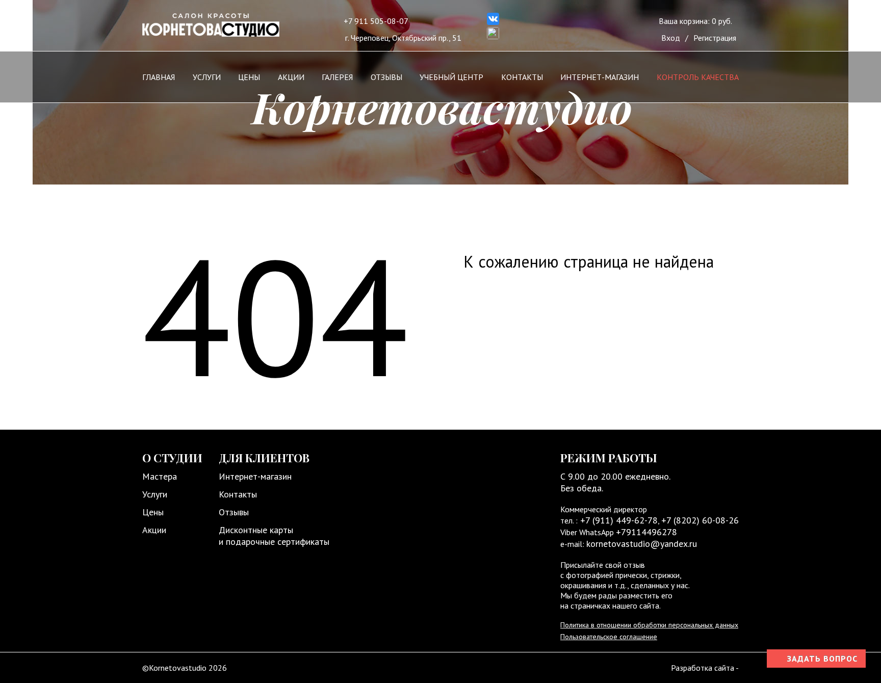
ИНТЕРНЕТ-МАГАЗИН (599, 77)
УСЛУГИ (207, 77)
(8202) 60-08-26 (706, 520)
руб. (695, 21)
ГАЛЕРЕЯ (337, 77)
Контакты (238, 494)
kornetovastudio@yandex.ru (641, 543)
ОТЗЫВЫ (386, 77)
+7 (667, 520)
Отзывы (234, 512)
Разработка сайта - (705, 668)
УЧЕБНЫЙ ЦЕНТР (451, 77)
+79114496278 (646, 532)
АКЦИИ (291, 77)
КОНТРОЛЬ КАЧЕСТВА (698, 77)
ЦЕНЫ (249, 77)
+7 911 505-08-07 (376, 21)
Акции (154, 530)
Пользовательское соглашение (608, 636)
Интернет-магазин (255, 476)
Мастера (159, 476)
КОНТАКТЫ (522, 77)
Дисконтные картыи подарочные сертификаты (274, 535)
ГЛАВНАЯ (158, 77)
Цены (153, 512)
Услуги (154, 494)
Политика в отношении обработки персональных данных (649, 624)
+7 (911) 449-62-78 (618, 520)
